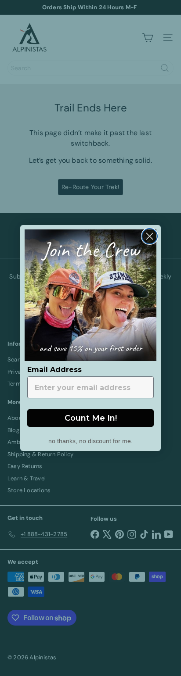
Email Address (54, 369)
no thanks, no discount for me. (90, 440)
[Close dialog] (149, 236)
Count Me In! (91, 418)
